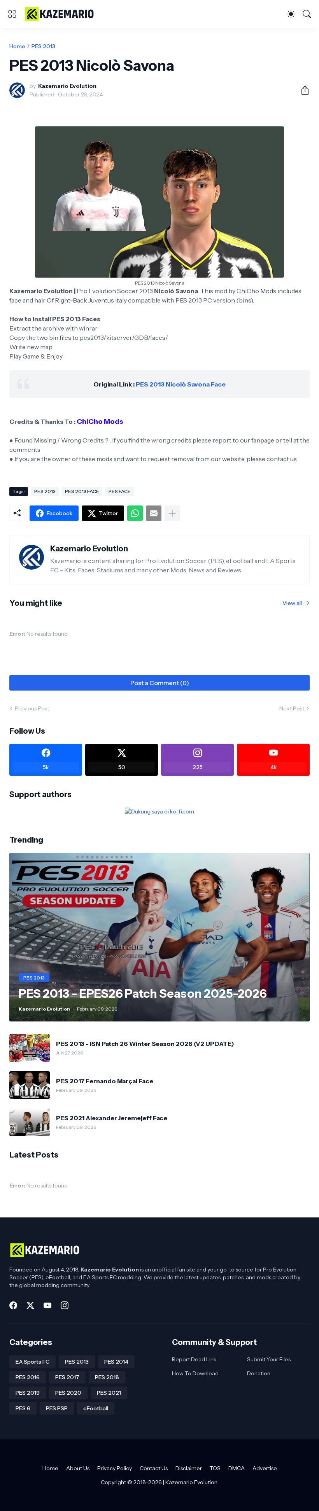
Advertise (264, 1468)
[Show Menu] (12, 14)
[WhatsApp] (135, 513)
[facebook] (13, 1305)
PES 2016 (28, 1377)
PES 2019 (28, 1392)
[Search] (307, 14)
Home (17, 46)
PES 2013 (43, 46)
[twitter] (30, 1305)
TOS (215, 1468)
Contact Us (154, 1468)
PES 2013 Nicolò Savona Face (181, 384)
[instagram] (64, 1305)
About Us (77, 1468)
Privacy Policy (114, 1468)
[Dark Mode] (291, 14)
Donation (258, 1373)
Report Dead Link (194, 1359)
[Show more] (172, 513)
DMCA (236, 1468)
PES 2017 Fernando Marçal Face (104, 1081)
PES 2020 (68, 1392)
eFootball (95, 1408)
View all (292, 603)
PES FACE (120, 491)
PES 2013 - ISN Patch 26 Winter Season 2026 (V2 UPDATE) (145, 1044)
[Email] (153, 513)
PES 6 (23, 1408)
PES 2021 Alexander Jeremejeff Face (111, 1118)
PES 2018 (107, 1377)
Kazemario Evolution (191, 1482)
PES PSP (57, 1408)
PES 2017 (67, 1377)
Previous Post (32, 708)
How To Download (195, 1373)
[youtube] (47, 1305)
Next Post (291, 708)
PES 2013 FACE (82, 491)
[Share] (302, 90)
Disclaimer (188, 1468)
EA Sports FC (32, 1361)
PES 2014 (116, 1361)
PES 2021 (109, 1392)
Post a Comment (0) (159, 683)
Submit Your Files (269, 1359)
